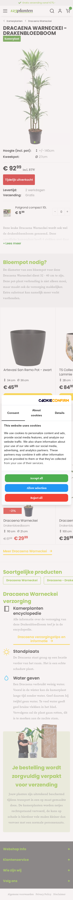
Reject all (36, 498)
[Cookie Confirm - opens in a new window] (54, 400)
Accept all (36, 478)
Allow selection (37, 488)
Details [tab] (59, 412)
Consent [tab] (13, 412)
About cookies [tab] (36, 413)
